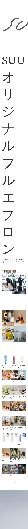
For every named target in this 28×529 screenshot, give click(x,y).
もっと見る (4, 264)
